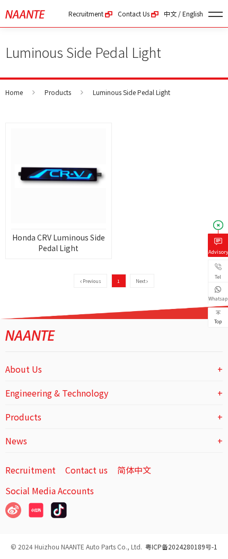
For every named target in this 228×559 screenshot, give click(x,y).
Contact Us (134, 13)
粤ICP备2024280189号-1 (181, 546)
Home (14, 92)
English (192, 13)
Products (58, 92)
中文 (170, 13)
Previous (91, 281)
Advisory (218, 251)
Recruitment (86, 13)
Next (141, 281)
